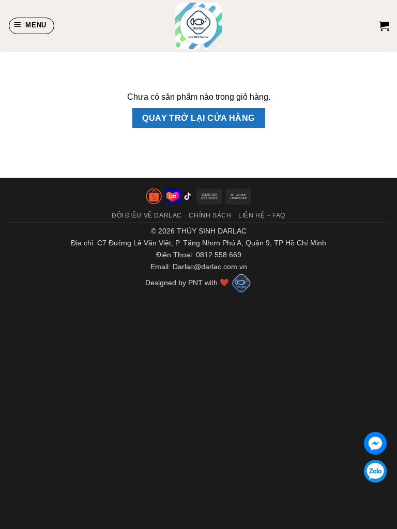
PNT (194, 282)
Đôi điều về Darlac (147, 215)
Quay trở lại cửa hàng (198, 118)
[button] (32, 26)
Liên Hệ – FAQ (261, 215)
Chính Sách (210, 215)
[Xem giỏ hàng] (384, 25)
